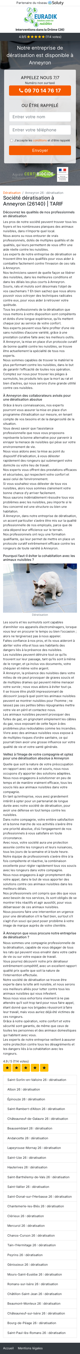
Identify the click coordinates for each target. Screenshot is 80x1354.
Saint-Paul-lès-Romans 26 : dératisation (36, 1333)
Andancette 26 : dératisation (27, 1138)
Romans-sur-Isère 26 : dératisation (32, 1284)
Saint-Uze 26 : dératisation (26, 1158)
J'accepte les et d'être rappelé (42, 140)
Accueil (8, 1348)
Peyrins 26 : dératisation (25, 1255)
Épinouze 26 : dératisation (26, 1099)
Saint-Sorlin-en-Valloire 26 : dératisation (36, 1080)
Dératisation (12, 193)
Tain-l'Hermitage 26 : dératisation (31, 1245)
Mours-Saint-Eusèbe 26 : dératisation (34, 1274)
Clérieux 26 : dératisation (25, 1216)
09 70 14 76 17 (42, 90)
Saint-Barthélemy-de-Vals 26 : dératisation (38, 1177)
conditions (40, 140)
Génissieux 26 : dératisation (27, 1265)
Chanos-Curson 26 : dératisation (31, 1235)
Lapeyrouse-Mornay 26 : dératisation (34, 1148)
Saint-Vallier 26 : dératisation (28, 1187)
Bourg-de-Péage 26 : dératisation (31, 1323)
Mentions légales (30, 1348)
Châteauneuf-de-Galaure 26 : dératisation (37, 1119)
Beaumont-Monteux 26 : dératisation (34, 1303)
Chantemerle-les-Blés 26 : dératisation (35, 1206)
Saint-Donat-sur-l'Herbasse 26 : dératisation (39, 1196)
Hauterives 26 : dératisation (27, 1167)
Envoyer (40, 150)
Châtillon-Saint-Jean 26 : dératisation (34, 1294)
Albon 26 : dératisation (23, 1089)
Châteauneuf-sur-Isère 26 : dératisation (36, 1313)
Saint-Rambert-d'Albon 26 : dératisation (36, 1109)
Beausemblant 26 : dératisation (29, 1128)
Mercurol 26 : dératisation (26, 1226)
